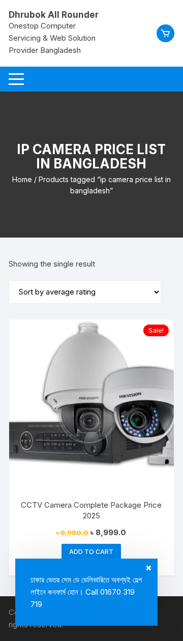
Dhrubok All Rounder (54, 15)
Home (22, 179)
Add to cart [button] (91, 552)
